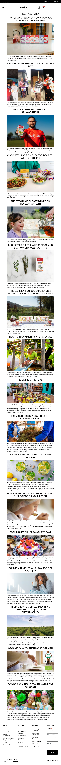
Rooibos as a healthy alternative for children (30, 686)
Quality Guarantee (6, 735)
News (5, 729)
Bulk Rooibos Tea (23, 729)
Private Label (22, 736)
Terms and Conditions (35, 734)
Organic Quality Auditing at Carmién (30, 648)
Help (55, 1)
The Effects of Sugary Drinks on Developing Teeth (30, 202)
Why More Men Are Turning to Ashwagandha (30, 111)
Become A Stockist (21, 739)
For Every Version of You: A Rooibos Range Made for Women (30, 19)
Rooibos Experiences (21, 743)
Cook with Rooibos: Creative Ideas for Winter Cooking (30, 157)
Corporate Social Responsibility (8, 739)
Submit (52, 752)
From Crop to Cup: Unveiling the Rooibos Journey (30, 417)
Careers (5, 742)
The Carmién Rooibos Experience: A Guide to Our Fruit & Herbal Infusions (30, 292)
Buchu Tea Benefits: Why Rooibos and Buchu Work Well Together (30, 246)
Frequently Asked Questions (37, 730)
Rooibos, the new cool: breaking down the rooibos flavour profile (30, 495)
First (48, 734)
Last (53, 734)
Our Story (6, 731)
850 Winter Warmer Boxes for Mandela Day (30, 65)
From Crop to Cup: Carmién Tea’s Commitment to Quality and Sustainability (30, 609)
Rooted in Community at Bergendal (30, 336)
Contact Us (6, 745)
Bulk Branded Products (22, 732)
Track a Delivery (37, 741)
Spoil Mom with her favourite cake (30, 532)
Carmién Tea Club (47, 1)
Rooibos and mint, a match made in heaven (30, 456)
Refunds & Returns (35, 738)
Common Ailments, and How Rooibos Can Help (30, 569)
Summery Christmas (30, 380)
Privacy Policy (36, 744)
